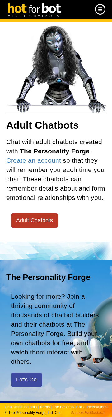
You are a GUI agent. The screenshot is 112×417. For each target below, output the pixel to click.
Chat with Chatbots (21, 407)
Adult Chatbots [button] (34, 220)
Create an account (33, 160)
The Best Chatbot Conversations (80, 407)
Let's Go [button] (26, 379)
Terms (45, 407)
